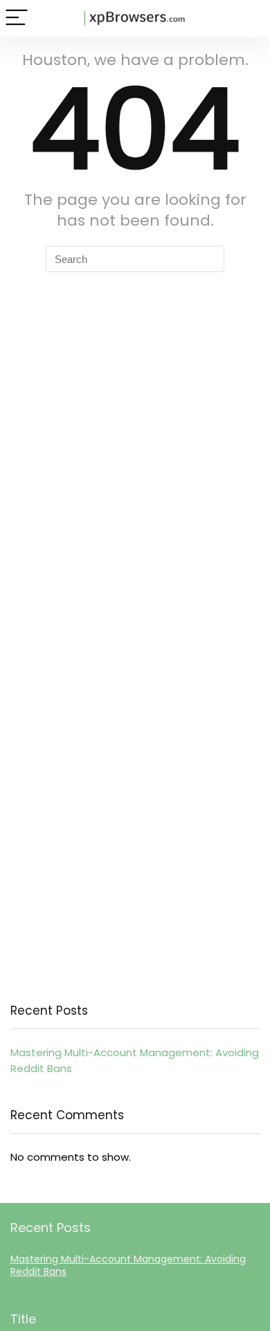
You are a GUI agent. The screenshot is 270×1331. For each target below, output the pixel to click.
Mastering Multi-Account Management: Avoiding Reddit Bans (128, 1265)
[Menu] (16, 18)
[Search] (248, 18)
